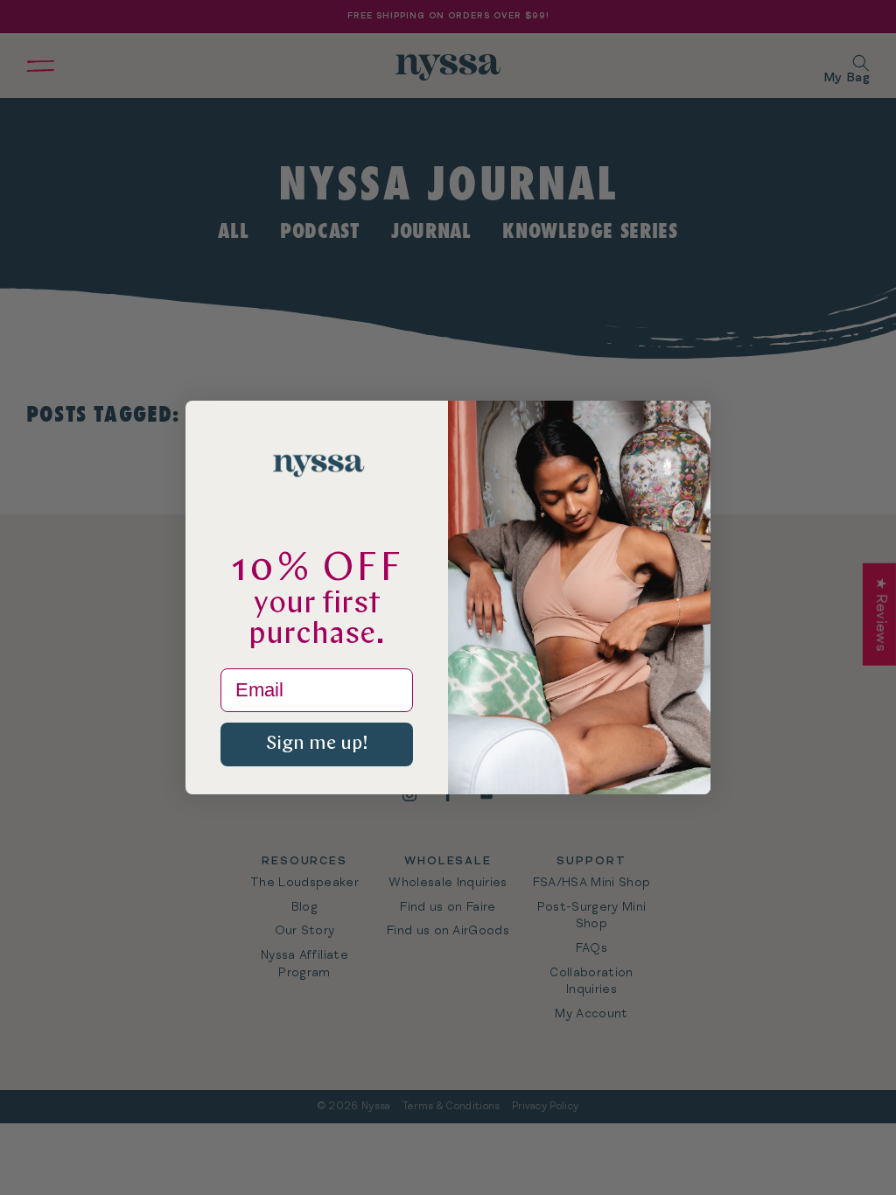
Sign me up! (317, 744)
